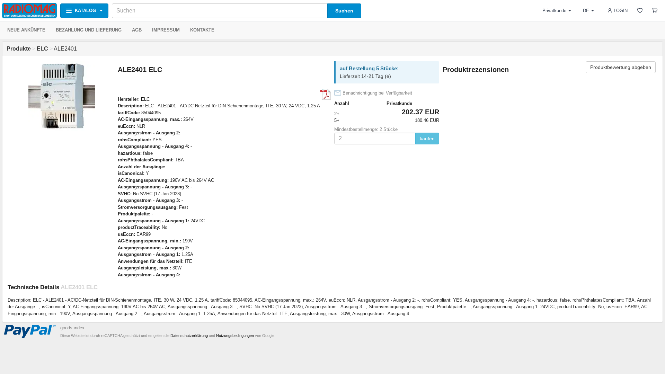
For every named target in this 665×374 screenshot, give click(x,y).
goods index (72, 327)
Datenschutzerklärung (189, 335)
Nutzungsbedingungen (235, 335)
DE (586, 10)
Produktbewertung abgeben (620, 67)
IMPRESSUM (166, 30)
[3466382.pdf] (325, 94)
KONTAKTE (202, 30)
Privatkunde (554, 10)
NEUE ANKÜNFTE (26, 30)
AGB (137, 30)
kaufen (427, 138)
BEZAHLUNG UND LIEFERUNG (89, 30)
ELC (145, 99)
